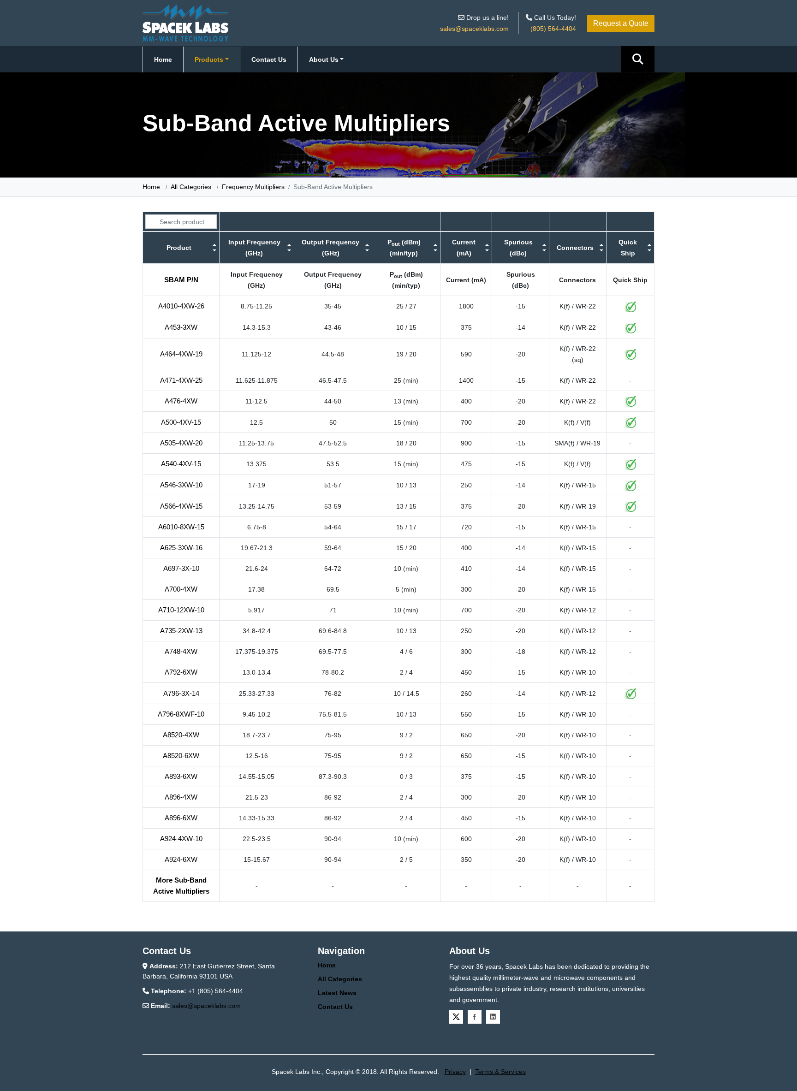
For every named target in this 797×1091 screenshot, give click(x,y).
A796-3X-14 (181, 693)
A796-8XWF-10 (181, 714)
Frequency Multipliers (253, 186)
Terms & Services (500, 1071)
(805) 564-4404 (553, 28)
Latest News (337, 992)
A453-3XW (181, 327)
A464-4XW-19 (181, 354)
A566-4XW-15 (181, 506)
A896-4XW (181, 797)
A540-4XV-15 (181, 464)
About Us (324, 59)
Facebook (475, 1017)
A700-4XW (181, 589)
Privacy (455, 1071)
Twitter (456, 1017)
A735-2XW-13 (181, 630)
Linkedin (493, 1017)
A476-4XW (181, 401)
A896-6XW (181, 818)
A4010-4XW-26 (181, 306)
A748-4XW (181, 651)
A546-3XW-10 (181, 485)
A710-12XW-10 (181, 610)
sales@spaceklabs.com (474, 28)
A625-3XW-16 (181, 547)
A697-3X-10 (181, 568)
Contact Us (268, 59)
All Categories (191, 186)
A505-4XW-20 (181, 443)
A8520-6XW (181, 755)
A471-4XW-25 (181, 380)
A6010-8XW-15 (181, 527)
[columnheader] (181, 247)
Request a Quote (620, 23)
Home (163, 59)
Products (209, 59)
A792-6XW (181, 672)
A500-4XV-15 (181, 422)
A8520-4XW (181, 735)
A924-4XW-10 (181, 838)
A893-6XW (181, 776)
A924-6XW (181, 859)
